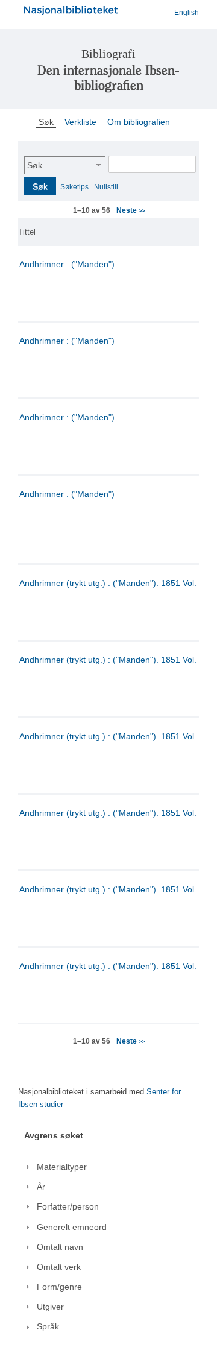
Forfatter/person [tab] (68, 1206)
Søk (34, 165)
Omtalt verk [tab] (59, 1267)
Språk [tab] (48, 1326)
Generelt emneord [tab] (72, 1227)
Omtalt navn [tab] (60, 1247)
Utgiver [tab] (50, 1306)
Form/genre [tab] (59, 1287)
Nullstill (106, 187)
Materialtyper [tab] (62, 1167)
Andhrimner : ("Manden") (67, 264)
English (186, 12)
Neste (129, 210)
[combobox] (64, 165)
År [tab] (41, 1186)
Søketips (74, 187)
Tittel (27, 231)
